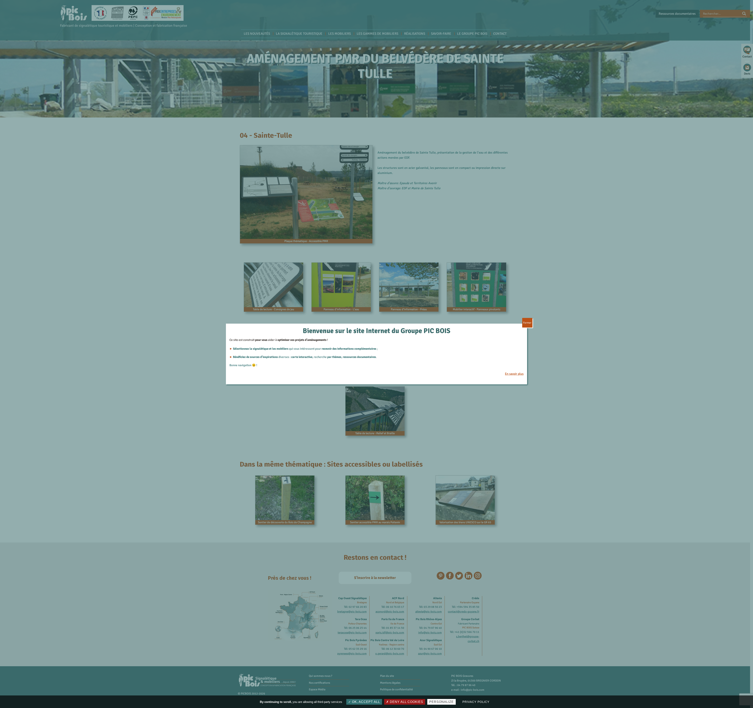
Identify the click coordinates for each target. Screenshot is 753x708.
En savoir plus (514, 374)
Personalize (441, 701)
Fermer (527, 322)
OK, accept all (365, 701)
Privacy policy (475, 701)
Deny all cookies (406, 701)
